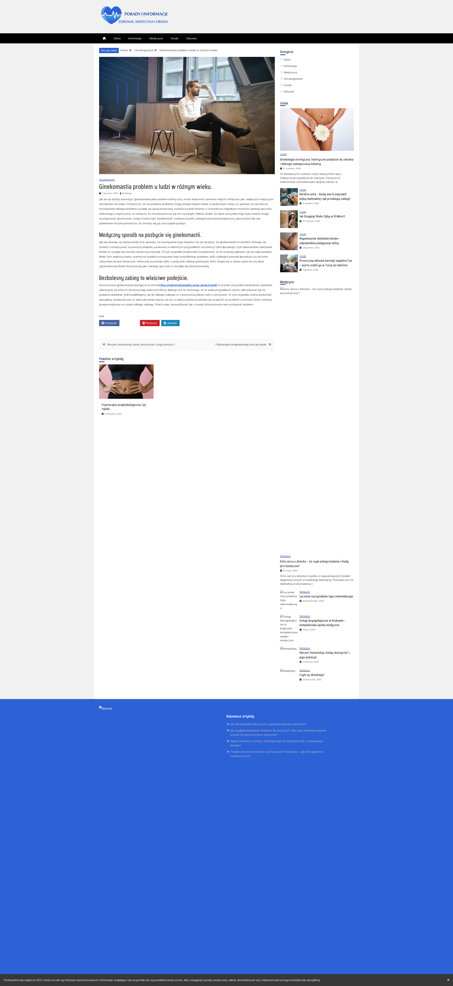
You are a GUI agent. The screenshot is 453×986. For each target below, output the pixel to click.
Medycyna (156, 38)
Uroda (174, 38)
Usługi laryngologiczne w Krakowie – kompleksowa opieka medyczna (323, 622)
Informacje (135, 38)
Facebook (110, 323)
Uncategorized (107, 179)
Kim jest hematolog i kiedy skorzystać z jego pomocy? (141, 344)
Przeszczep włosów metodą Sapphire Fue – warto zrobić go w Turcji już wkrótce (326, 262)
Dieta (117, 38)
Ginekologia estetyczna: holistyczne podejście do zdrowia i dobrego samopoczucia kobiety (317, 161)
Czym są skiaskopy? (312, 674)
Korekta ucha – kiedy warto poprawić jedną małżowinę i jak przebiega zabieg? (325, 196)
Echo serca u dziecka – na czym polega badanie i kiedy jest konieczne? (314, 563)
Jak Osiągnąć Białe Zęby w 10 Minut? (322, 216)
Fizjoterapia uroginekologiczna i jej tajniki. (241, 344)
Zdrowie (191, 38)
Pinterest (151, 323)
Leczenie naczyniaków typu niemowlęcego (326, 596)
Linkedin (171, 323)
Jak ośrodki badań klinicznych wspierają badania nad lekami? (268, 724)
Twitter (131, 323)
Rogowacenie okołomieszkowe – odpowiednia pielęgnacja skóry (320, 240)
